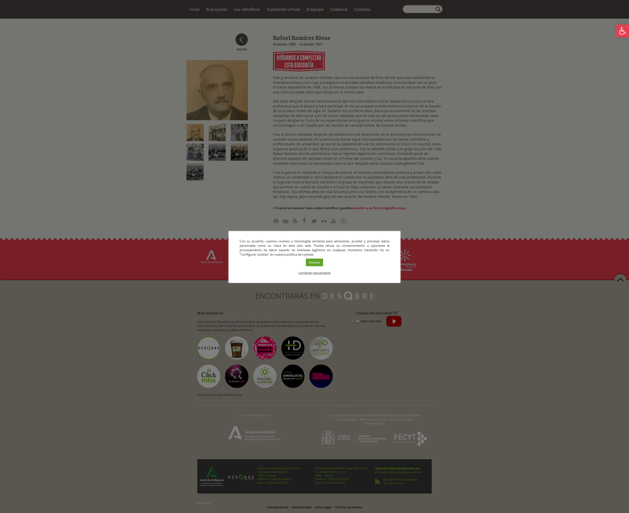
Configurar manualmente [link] (314, 273)
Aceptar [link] (314, 262)
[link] (622, 31)
